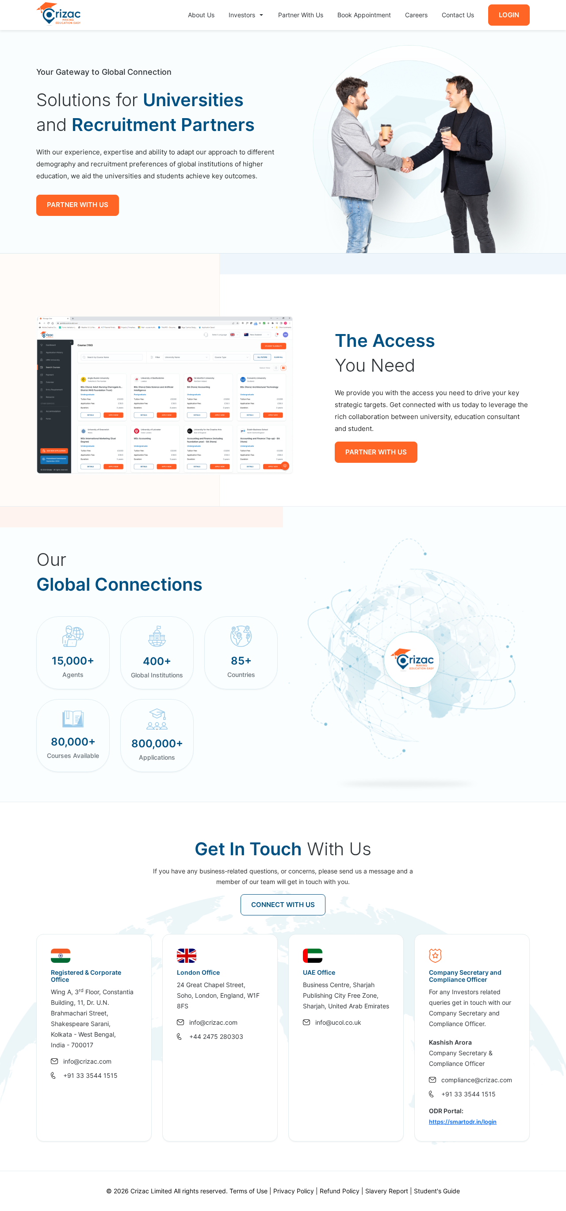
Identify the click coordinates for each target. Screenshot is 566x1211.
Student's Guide (437, 1191)
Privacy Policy (293, 1191)
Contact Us (458, 15)
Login (509, 15)
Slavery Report (386, 1191)
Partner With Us (300, 15)
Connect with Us (283, 904)
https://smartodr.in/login (463, 1121)
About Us (201, 15)
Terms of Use (248, 1191)
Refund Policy (339, 1191)
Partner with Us (77, 204)
